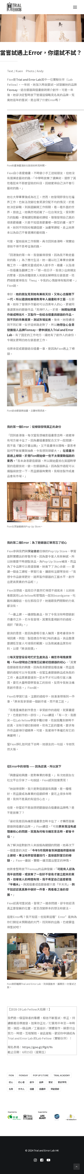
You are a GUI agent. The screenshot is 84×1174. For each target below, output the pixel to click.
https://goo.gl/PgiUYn (37, 1047)
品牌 (41, 1082)
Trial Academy (62, 1075)
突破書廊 (33, 551)
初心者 (21, 1082)
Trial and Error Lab (28, 79)
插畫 (32, 1088)
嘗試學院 (62, 1082)
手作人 (21, 1088)
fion (11, 1075)
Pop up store (40, 1075)
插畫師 (42, 1088)
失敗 (11, 1088)
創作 (32, 1082)
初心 (11, 1082)
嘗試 (50, 1082)
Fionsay (12, 90)
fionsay (23, 1075)
